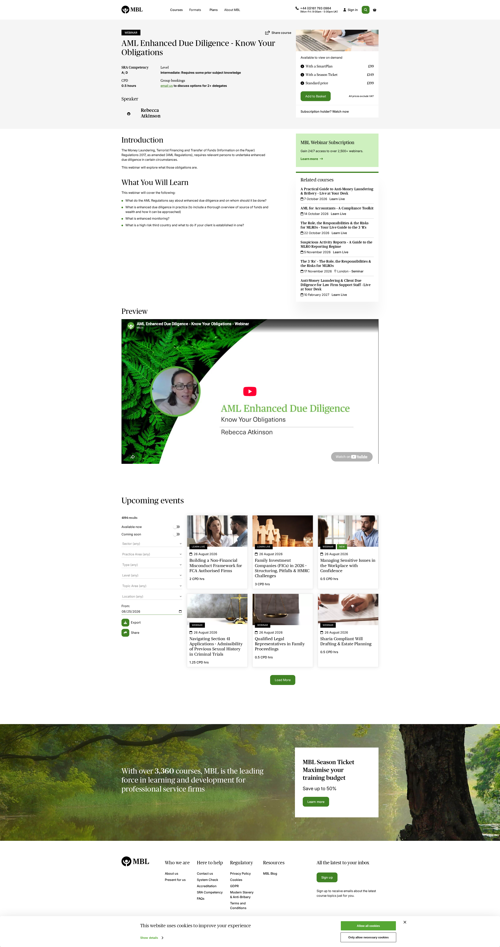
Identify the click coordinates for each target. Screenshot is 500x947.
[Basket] (375, 10)
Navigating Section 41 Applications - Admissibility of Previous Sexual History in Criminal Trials (217, 603)
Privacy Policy (240, 873)
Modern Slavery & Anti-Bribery (242, 894)
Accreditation (207, 886)
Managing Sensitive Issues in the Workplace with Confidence (348, 522)
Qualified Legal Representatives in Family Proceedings (283, 601)
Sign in (353, 10)
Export (136, 622)
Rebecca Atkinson (151, 113)
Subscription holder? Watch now (325, 111)
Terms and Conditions (238, 905)
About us (171, 873)
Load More (283, 680)
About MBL (232, 10)
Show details (149, 937)
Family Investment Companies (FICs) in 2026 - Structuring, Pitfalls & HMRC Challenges (283, 522)
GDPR (234, 886)
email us (167, 86)
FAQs (200, 898)
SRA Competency (135, 67)
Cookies (236, 880)
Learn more (310, 159)
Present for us (175, 880)
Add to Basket (315, 96)
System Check (207, 880)
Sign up (327, 877)
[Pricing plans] (302, 66)
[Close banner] (405, 922)
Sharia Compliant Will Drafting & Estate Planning (348, 601)
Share (135, 633)
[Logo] (132, 10)
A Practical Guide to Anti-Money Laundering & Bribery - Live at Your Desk (337, 191)
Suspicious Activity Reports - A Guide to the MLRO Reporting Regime (336, 244)
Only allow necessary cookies (368, 937)
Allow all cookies (368, 925)
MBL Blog (270, 873)
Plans (214, 10)
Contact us (205, 873)
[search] (366, 10)
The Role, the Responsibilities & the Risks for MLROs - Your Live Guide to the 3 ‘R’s (335, 225)
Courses (176, 10)
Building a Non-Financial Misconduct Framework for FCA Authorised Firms (217, 522)
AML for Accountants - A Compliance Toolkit (337, 208)
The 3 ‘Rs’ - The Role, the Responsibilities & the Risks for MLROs (336, 263)
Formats (195, 10)
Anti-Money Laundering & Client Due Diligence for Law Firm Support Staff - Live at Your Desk (336, 285)
